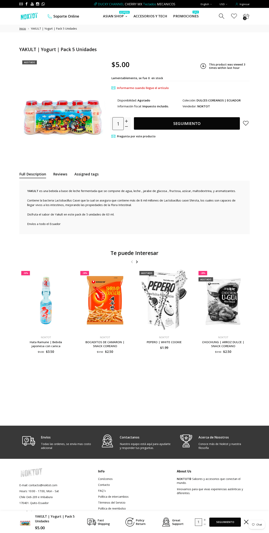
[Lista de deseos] (234, 16)
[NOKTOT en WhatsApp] (43, 4)
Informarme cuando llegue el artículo (143, 88)
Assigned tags (86, 174)
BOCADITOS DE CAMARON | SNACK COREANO (104, 344)
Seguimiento (187, 123)
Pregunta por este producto (136, 136)
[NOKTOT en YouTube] (32, 4)
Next (136, 261)
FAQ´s (102, 491)
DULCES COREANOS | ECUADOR (219, 100)
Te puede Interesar (134, 253)
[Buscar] (222, 16)
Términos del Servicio (111, 502)
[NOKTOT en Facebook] (26, 4)
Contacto (104, 485)
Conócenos (105, 479)
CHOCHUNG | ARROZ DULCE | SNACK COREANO (223, 344)
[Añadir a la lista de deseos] (246, 123)
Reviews (60, 174)
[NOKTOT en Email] (21, 4)
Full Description (32, 174)
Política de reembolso (112, 508)
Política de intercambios (113, 496)
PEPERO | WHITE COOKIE (164, 342)
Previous (131, 261)
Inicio (22, 28)
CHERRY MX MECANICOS (136, 4)
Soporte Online (66, 16)
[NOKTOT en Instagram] (37, 4)
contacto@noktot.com (43, 485)
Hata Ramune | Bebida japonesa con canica (46, 344)
